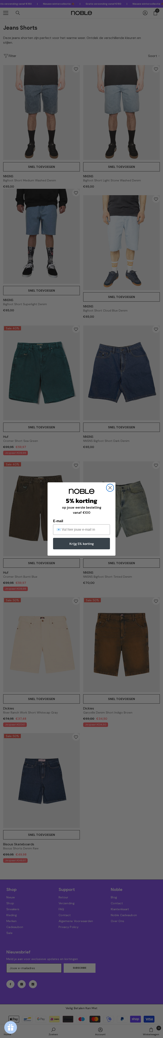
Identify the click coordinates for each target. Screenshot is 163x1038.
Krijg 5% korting (81, 543)
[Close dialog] (110, 487)
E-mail (58, 521)
